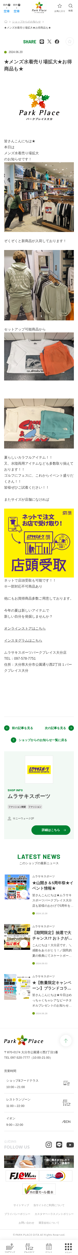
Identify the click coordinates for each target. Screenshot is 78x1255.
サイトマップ (21, 1205)
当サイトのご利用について (49, 1205)
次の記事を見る (55, 728)
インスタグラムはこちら (23, 640)
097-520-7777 (20, 1057)
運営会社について (49, 1222)
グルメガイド (29, 1252)
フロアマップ (10, 1252)
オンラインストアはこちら (25, 628)
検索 (70, 10)
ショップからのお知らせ (26, 21)
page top (66, 1040)
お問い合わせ (26, 1222)
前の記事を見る (22, 728)
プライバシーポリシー (17, 1214)
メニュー (68, 1252)
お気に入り (59, 11)
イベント (48, 1252)
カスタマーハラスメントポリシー (54, 1214)
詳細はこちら (51, 830)
